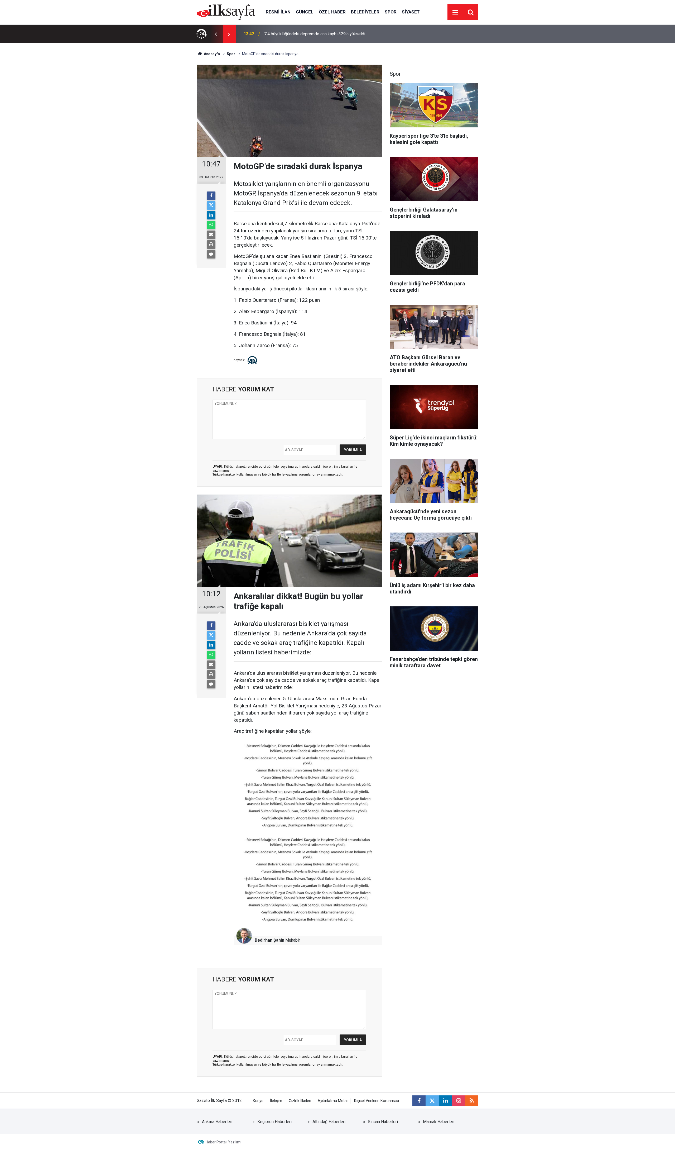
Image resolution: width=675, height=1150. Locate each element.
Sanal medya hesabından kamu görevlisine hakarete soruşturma (322, 33)
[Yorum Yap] (211, 254)
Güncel (305, 12)
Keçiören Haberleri (274, 1121)
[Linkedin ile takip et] (445, 1100)
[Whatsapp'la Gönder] (211, 225)
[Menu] (455, 12)
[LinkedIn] (211, 215)
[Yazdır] (211, 244)
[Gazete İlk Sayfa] (226, 11)
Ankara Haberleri (217, 1121)
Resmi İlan (278, 12)
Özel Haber (332, 12)
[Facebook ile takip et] (419, 1100)
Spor (391, 12)
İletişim (276, 1101)
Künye (258, 1101)
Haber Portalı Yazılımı (223, 1142)
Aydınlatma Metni (333, 1101)
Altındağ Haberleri (328, 1121)
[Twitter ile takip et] (432, 1100)
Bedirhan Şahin (269, 940)
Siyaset (411, 12)
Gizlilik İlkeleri (300, 1101)
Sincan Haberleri (383, 1121)
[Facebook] (211, 195)
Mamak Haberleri (438, 1121)
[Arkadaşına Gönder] (211, 235)
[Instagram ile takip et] (458, 1100)
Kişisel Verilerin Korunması (376, 1101)
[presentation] (215, 34)
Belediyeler (365, 12)
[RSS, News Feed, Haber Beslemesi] (471, 1100)
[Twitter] (211, 205)
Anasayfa (211, 54)
